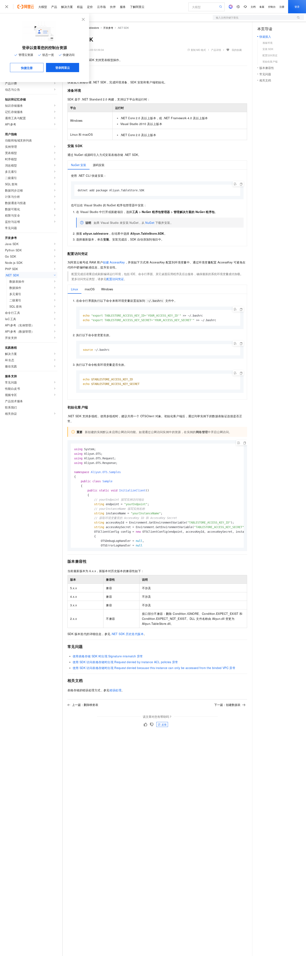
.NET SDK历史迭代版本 (127, 634)
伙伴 (113, 7)
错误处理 (115, 690)
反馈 (164, 724)
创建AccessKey (114, 262)
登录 (297, 6)
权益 (80, 7)
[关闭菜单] (6, 6)
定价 (90, 7)
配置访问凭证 (115, 279)
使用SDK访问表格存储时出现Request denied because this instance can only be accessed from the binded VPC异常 (154, 668)
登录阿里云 (62, 67)
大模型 (42, 7)
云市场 (101, 7)
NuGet (149, 223)
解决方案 (67, 7)
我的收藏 (237, 49)
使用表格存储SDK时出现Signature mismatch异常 (108, 656)
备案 (261, 6)
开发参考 (108, 27)
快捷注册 (27, 68)
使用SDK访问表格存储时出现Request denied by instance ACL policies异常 (125, 662)
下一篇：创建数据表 (227, 705)
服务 (123, 7)
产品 (54, 7)
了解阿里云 (137, 7)
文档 (253, 6)
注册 (281, 6)
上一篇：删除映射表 (85, 705)
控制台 (272, 6)
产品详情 (216, 49)
